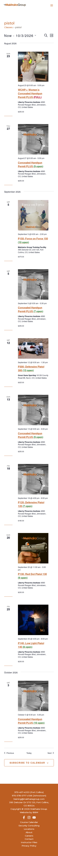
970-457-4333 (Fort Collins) (29, 792)
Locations (29, 829)
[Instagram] (29, 817)
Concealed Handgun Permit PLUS (30, 164)
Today (29, 753)
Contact (29, 839)
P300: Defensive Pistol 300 (31, 368)
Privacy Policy (29, 845)
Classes (8, 27)
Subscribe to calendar (27, 762)
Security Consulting (29, 825)
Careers (29, 835)
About (29, 832)
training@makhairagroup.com (29, 799)
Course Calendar (29, 822)
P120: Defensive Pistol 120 (31, 504)
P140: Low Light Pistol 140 (31, 645)
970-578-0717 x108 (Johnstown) (29, 795)
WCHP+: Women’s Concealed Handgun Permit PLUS (30, 93)
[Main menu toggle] (51, 5)
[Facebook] (24, 817)
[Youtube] (34, 817)
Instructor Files (29, 842)
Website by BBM (29, 812)
